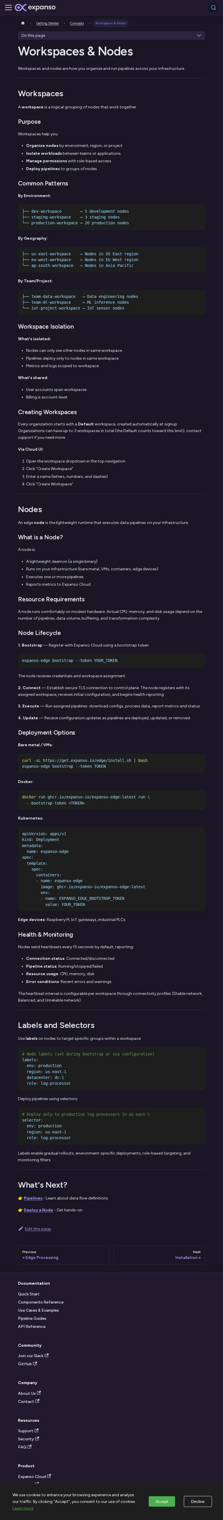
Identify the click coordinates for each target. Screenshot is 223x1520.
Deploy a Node (38, 1210)
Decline (198, 1501)
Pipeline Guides (32, 1318)
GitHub (25, 1363)
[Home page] (23, 23)
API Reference (32, 1326)
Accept (162, 1501)
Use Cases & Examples (38, 1310)
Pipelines (33, 1198)
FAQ (22, 1447)
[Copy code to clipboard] (199, 210)
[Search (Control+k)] (213, 7)
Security (26, 1439)
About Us (27, 1393)
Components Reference (41, 1302)
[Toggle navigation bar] (8, 7)
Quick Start (28, 1294)
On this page (33, 35)
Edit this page (38, 1228)
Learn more (22, 1508)
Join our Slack (31, 1355)
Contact (26, 1401)
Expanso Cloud (32, 1476)
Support (25, 1430)
